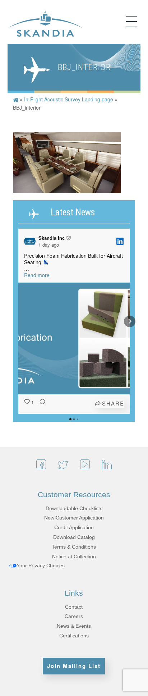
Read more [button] (37, 275)
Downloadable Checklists (74, 508)
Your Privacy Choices (41, 565)
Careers (74, 616)
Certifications (74, 635)
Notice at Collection (74, 556)
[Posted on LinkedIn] (120, 241)
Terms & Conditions (74, 547)
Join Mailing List (74, 666)
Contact (74, 607)
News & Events (74, 626)
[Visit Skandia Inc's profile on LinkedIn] (31, 241)
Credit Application (74, 527)
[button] (18, 321)
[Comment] (40, 403)
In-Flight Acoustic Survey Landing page (68, 99)
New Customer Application (74, 518)
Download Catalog (74, 537)
